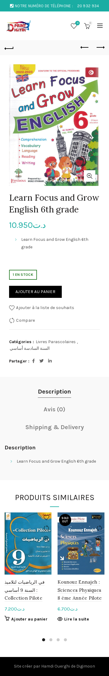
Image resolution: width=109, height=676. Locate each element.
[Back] (9, 48)
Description (54, 391)
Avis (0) (54, 409)
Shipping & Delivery (54, 427)
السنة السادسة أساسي (30, 348)
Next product (99, 48)
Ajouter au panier (35, 291)
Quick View (46, 539)
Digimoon (85, 666)
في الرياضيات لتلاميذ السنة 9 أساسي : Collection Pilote (25, 590)
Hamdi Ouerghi (55, 666)
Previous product (84, 48)
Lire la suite (76, 619)
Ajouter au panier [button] (29, 619)
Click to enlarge (89, 176)
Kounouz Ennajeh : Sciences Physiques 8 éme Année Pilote (80, 590)
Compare (25, 320)
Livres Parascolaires (56, 341)
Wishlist (77, 23)
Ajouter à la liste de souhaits (45, 307)
